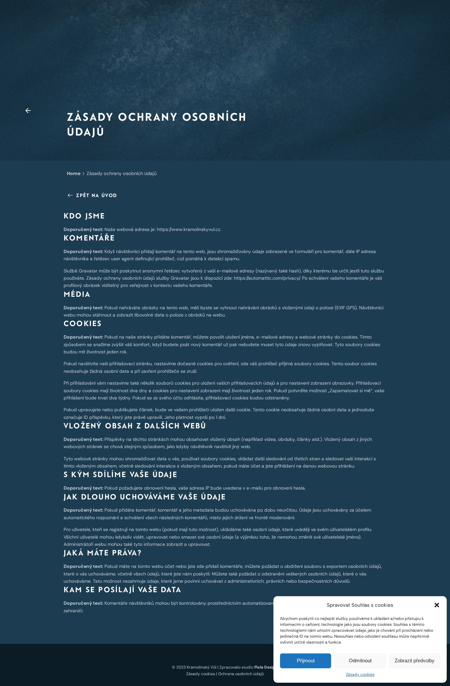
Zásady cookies (360, 674)
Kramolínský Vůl (201, 667)
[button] (437, 605)
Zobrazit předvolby (415, 660)
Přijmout (306, 660)
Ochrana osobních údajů (241, 673)
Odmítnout (360, 660)
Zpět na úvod (96, 195)
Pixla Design (265, 667)
